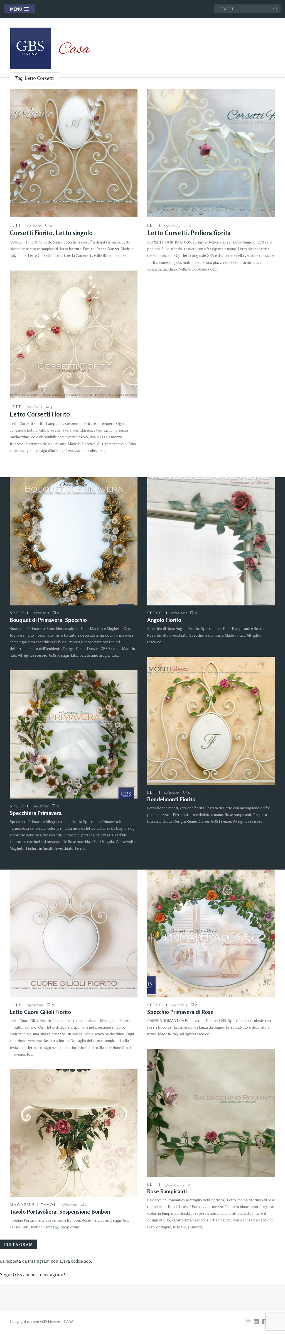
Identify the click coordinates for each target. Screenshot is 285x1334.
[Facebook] (264, 1322)
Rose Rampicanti (167, 1191)
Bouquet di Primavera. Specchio (48, 619)
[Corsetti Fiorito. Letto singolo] (73, 153)
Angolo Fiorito (164, 619)
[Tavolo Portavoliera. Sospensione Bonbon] (73, 1133)
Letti (17, 225)
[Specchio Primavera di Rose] (211, 933)
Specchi (20, 612)
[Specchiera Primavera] (73, 734)
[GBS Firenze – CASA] (54, 48)
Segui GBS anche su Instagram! (32, 1274)
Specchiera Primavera (36, 812)
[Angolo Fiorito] (211, 541)
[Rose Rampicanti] (211, 1113)
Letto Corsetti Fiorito (40, 414)
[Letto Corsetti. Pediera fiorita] (211, 153)
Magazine (22, 1204)
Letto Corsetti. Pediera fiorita (189, 233)
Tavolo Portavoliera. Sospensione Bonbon (60, 1211)
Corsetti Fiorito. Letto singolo (51, 233)
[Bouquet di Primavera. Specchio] (73, 541)
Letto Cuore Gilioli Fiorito (40, 1011)
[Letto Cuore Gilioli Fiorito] (73, 933)
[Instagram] (256, 1322)
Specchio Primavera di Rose (180, 1011)
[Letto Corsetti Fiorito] (73, 334)
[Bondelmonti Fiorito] (211, 721)
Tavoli (49, 1204)
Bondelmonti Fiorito (171, 799)
